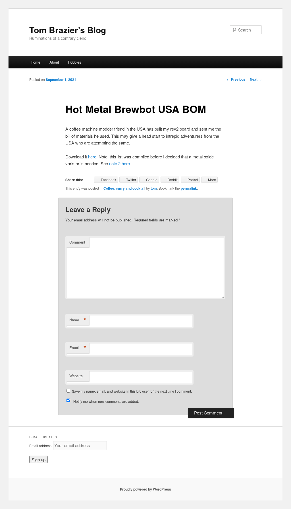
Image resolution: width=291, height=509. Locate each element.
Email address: (41, 445)
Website (76, 375)
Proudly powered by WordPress (145, 489)
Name (77, 319)
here (92, 157)
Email (77, 347)
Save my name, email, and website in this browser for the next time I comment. (132, 391)
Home (35, 62)
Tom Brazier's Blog (67, 30)
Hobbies (74, 62)
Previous (236, 79)
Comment (77, 242)
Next (256, 79)
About (54, 62)
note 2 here (119, 163)
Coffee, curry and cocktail (124, 188)
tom (154, 188)
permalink (189, 188)
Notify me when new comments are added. (106, 401)
